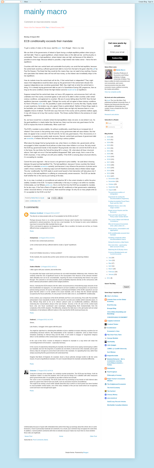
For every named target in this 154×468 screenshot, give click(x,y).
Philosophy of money (114, 375)
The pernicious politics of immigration (116, 193)
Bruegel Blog (111, 308)
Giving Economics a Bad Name (118, 242)
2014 (109, 170)
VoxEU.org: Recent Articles (116, 401)
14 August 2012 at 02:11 (49, 266)
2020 (109, 154)
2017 (109, 162)
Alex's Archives (112, 296)
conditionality (33, 201)
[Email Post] (48, 198)
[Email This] (52, 198)
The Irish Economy (113, 388)
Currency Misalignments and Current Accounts (117, 253)
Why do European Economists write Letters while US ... (118, 225)
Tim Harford (111, 391)
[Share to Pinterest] (62, 198)
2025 (109, 139)
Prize (47, 27)
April (110, 266)
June (110, 260)
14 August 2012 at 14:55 (45, 319)
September (112, 187)
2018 (109, 159)
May (110, 263)
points (40, 103)
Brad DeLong (111, 305)
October (111, 184)
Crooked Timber (112, 324)
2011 (109, 278)
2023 (109, 145)
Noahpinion (111, 368)
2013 (109, 173)
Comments (111, 127)
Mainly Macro (120, 70)
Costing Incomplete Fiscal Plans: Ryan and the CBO (119, 202)
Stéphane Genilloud (36, 213)
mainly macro (45, 12)
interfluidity (111, 342)
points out (48, 185)
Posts (109, 123)
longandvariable (112, 355)
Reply (32, 231)
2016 (109, 165)
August (111, 190)
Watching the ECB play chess (118, 249)
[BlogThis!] (55, 198)
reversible (30, 138)
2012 (109, 176)
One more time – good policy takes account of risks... (117, 246)
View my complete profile (113, 92)
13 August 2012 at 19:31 (47, 238)
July (110, 257)
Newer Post (28, 436)
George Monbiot (112, 338)
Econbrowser (111, 328)
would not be (71, 89)
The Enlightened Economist (116, 384)
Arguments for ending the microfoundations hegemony (118, 197)
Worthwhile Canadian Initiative (117, 405)
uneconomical (112, 398)
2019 (109, 156)
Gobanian (33, 370)
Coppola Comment (113, 321)
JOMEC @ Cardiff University (117, 348)
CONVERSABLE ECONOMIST (117, 317)
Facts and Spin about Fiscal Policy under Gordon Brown (118, 216)
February (112, 272)
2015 (109, 168)
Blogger (85, 452)
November (112, 181)
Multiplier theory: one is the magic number (117, 206)
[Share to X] (57, 198)
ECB (39, 201)
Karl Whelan (111, 352)
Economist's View (113, 331)
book (108, 100)
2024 (109, 142)
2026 (109, 137)
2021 (109, 151)
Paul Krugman (112, 372)
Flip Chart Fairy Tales (114, 335)
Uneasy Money (112, 394)
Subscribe (117, 58)
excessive (44, 166)
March (111, 269)
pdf (94, 69)
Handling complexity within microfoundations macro (117, 238)
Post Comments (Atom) (40, 440)
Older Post (93, 436)
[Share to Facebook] (59, 198)
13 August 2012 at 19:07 (52, 213)
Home (61, 436)
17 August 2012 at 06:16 (45, 370)
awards (112, 110)
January (111, 274)
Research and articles (112, 114)
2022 (109, 148)
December (112, 178)
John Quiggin (111, 345)
